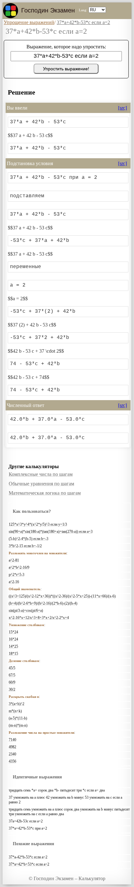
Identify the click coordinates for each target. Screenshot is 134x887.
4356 (12, 761)
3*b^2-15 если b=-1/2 (25, 546)
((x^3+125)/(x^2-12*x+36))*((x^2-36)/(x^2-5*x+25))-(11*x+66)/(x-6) (62, 596)
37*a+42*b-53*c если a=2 (83, 22)
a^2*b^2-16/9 (19, 567)
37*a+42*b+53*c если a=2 (29, 864)
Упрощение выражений (29, 22)
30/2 (12, 689)
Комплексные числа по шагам (41, 474)
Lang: (83, 10)
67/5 (12, 675)
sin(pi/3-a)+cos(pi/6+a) (26, 610)
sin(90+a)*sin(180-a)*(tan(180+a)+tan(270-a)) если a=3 (51, 531)
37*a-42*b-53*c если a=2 (28, 857)
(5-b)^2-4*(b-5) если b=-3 (28, 539)
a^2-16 (14, 582)
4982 (12, 747)
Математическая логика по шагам (45, 493)
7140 (12, 740)
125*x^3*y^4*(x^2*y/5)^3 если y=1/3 (38, 524)
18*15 (13, 653)
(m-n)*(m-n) (18, 725)
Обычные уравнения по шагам (41, 483)
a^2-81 (14, 560)
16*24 (13, 639)
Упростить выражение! (66, 68)
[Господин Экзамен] (10, 10)
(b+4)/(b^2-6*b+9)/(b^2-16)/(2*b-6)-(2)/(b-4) (43, 603)
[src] (122, 107)
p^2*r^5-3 (16, 574)
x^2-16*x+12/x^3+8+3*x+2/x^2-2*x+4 (39, 617)
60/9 (12, 682)
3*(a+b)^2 (16, 704)
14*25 (13, 646)
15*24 (13, 632)
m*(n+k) (15, 711)
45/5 (12, 668)
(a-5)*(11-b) (18, 718)
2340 (12, 754)
